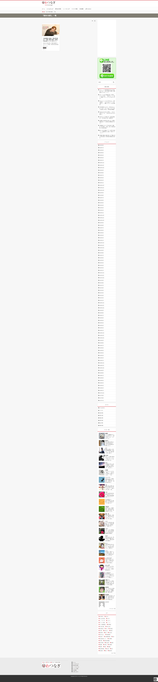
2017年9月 (101, 395)
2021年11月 (101, 275)
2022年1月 (101, 270)
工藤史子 (101, 636)
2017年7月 (101, 400)
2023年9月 (101, 222)
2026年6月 (101, 150)
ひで (43, 49)
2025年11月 (101, 165)
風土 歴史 (101, 422)
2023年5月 (101, 232)
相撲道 (101, 646)
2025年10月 (101, 167)
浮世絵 (105, 644)
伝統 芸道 (101, 412)
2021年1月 (101, 300)
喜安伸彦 (101, 632)
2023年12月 (101, 215)
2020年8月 (101, 312)
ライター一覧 (112, 608)
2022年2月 (101, 267)
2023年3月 (101, 235)
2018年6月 (101, 377)
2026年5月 (101, 152)
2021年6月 (101, 287)
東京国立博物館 (106, 640)
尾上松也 (110, 632)
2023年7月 (101, 227)
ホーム (43, 8)
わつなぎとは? (50, 8)
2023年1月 (101, 240)
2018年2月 (101, 387)
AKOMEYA (101, 616)
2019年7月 (101, 345)
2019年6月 (101, 347)
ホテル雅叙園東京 (103, 624)
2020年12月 (101, 302)
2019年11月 (101, 335)
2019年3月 (101, 355)
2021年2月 (101, 297)
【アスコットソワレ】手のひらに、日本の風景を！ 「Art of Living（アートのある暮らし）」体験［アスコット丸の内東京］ (107, 102)
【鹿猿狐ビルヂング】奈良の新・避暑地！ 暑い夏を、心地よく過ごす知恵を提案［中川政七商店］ (107, 126)
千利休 (101, 630)
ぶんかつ (108, 620)
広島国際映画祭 (107, 636)
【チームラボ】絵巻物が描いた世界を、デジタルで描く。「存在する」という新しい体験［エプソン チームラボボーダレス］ (107, 96)
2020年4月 (101, 322)
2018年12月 (101, 362)
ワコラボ (44, 47)
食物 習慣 (101, 425)
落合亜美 (101, 650)
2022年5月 (101, 260)
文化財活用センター (103, 638)
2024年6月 (101, 200)
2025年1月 (101, 182)
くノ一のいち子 (66, 8)
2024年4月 (101, 205)
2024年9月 (101, 192)
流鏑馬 (101, 644)
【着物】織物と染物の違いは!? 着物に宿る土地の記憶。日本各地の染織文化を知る (107, 136)
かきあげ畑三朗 (102, 618)
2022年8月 (101, 252)
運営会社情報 (58, 8)
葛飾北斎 (110, 650)
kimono (107, 616)
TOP (44, 11)
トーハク (108, 622)
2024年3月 (101, 207)
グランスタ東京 (102, 622)
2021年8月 (101, 282)
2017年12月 (101, 392)
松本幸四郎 (101, 642)
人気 (106, 628)
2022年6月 (101, 257)
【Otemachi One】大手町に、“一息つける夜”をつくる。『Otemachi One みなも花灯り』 (107, 113)
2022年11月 (101, 245)
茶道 (112, 648)
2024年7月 (101, 197)
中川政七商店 (102, 626)
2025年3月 (101, 177)
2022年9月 (101, 250)
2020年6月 (101, 317)
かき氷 (108, 618)
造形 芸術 (101, 420)
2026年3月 (101, 157)
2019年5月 (101, 350)
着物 (105, 646)
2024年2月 (101, 210)
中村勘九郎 (101, 628)
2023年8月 (101, 225)
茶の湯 (108, 648)
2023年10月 (101, 220)
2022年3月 (101, 265)
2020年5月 (101, 320)
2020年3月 (101, 325)
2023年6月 (101, 230)
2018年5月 (101, 380)
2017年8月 (101, 397)
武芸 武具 (101, 415)
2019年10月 (101, 337)
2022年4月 (101, 262)
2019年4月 (101, 352)
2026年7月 (101, 147)
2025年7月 (101, 175)
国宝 (106, 632)
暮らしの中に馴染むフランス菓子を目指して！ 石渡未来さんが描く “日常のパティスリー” (107, 131)
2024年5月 (101, 202)
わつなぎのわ (102, 407)
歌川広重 (107, 642)
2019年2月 (101, 357)
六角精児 (111, 628)
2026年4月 (101, 155)
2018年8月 (101, 372)
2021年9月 (101, 280)
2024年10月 (101, 190)
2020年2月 (101, 327)
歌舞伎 (112, 642)
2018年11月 (101, 365)
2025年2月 (101, 180)
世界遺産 (109, 624)
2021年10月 (101, 277)
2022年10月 (101, 247)
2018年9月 (101, 370)
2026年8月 (101, 145)
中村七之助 (108, 626)
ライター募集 (75, 8)
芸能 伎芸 (101, 417)
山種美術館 (108, 634)
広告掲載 (81, 8)
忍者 (113, 636)
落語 (106, 650)
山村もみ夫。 (102, 634)
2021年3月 (101, 295)
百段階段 (110, 644)
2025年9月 (101, 170)
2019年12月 (101, 332)
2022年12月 (101, 242)
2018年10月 (101, 367)
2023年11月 (101, 217)
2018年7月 (101, 375)
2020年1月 (101, 330)
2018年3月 (101, 385)
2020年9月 (101, 310)
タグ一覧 (113, 653)
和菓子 (111, 630)
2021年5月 (101, 290)
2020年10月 (101, 307)
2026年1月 (101, 160)
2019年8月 (101, 342)
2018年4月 (101, 382)
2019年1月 (101, 360)
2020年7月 (101, 315)
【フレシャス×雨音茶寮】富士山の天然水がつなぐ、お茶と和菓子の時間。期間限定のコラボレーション (107, 91)
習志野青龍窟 (102, 648)
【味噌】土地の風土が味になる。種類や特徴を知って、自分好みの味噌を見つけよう (107, 122)
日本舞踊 (110, 638)
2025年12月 (101, 162)
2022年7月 (101, 255)
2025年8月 (101, 172)
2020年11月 (101, 305)
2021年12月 (101, 272)
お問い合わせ (88, 8)
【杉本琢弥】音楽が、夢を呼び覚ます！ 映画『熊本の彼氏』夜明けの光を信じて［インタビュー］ (50, 40)
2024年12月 (101, 185)
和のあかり (106, 630)
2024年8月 (101, 195)
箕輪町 (109, 646)
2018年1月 (101, 390)
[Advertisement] (107, 38)
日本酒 (101, 640)
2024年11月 (101, 187)
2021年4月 (101, 292)
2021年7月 (101, 285)
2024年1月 (101, 212)
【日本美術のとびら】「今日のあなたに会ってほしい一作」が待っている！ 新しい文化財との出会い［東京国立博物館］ (107, 108)
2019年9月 (101, 340)
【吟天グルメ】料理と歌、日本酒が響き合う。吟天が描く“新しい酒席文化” (107, 117)
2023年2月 (101, 237)
